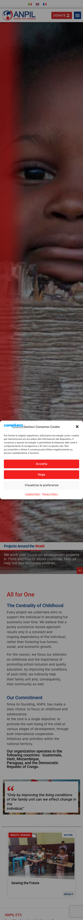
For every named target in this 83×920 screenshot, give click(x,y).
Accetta (41, 464)
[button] (77, 427)
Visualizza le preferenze (41, 485)
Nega (41, 474)
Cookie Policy (32, 494)
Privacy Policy (50, 494)
